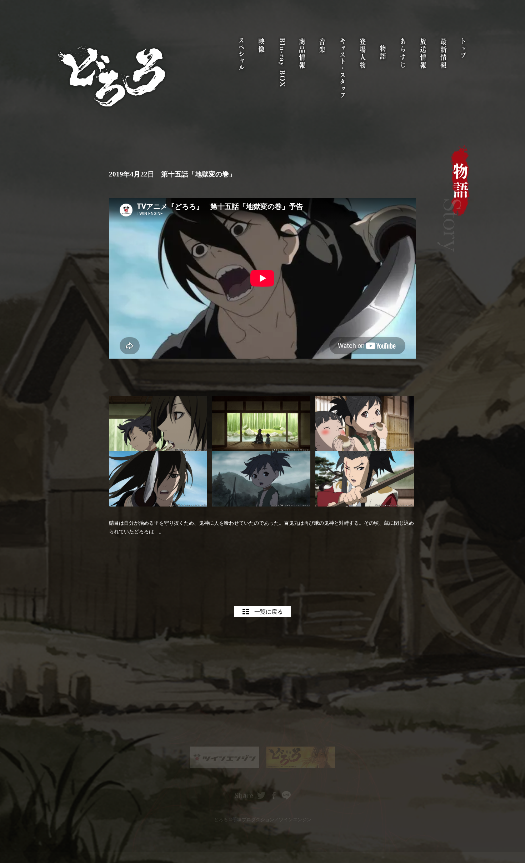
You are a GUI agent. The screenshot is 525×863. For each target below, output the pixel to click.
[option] (224, 757)
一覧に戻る (268, 612)
